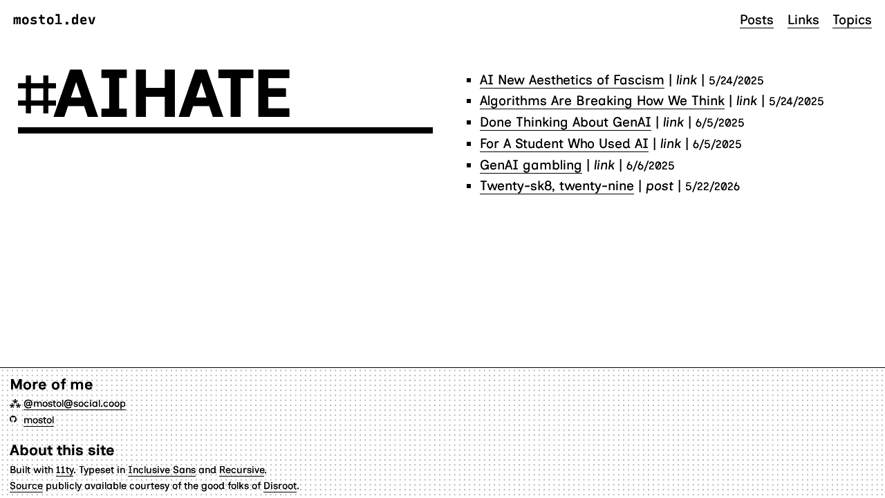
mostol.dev (54, 19)
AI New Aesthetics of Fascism (572, 80)
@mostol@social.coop (75, 403)
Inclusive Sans (162, 469)
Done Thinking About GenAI (565, 122)
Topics (852, 20)
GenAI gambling (531, 165)
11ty (64, 469)
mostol (39, 420)
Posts (757, 20)
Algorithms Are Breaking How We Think (602, 101)
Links (803, 20)
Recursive (241, 469)
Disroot (280, 485)
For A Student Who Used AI (564, 143)
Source (26, 485)
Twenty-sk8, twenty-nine (557, 186)
